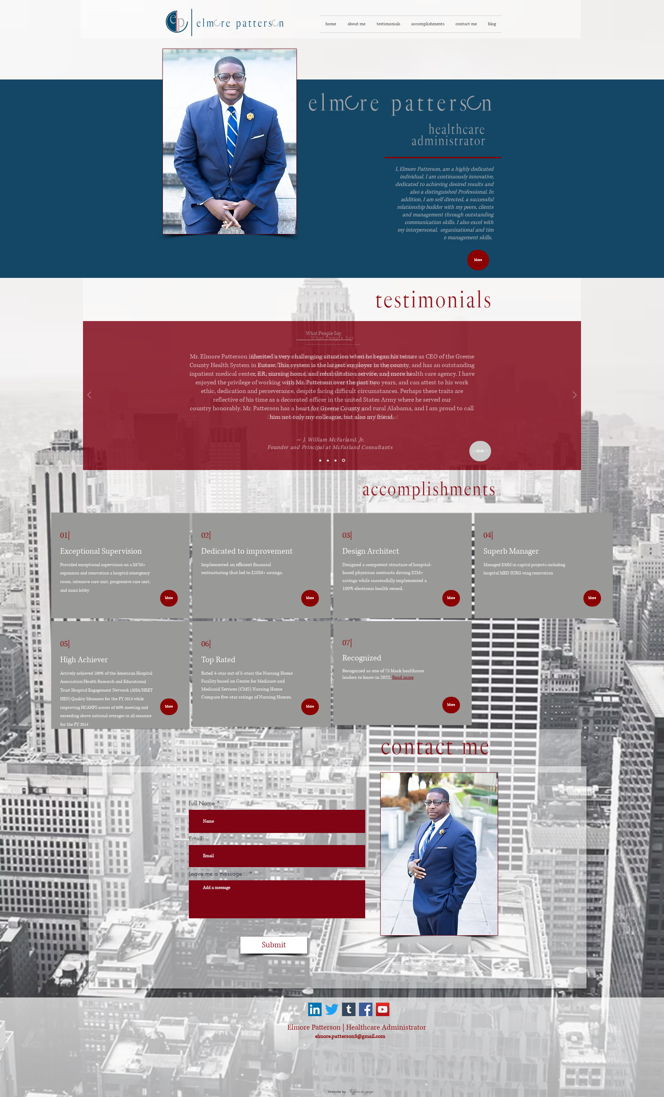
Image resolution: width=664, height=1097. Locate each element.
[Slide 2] (328, 460)
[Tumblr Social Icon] (349, 1009)
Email (195, 839)
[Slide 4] (344, 460)
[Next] (575, 396)
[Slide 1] (320, 460)
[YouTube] (382, 1009)
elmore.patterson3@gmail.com (350, 1036)
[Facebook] (365, 1009)
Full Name (202, 803)
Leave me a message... (218, 874)
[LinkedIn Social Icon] (315, 1009)
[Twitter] (332, 1009)
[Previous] (89, 396)
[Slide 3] (336, 460)
